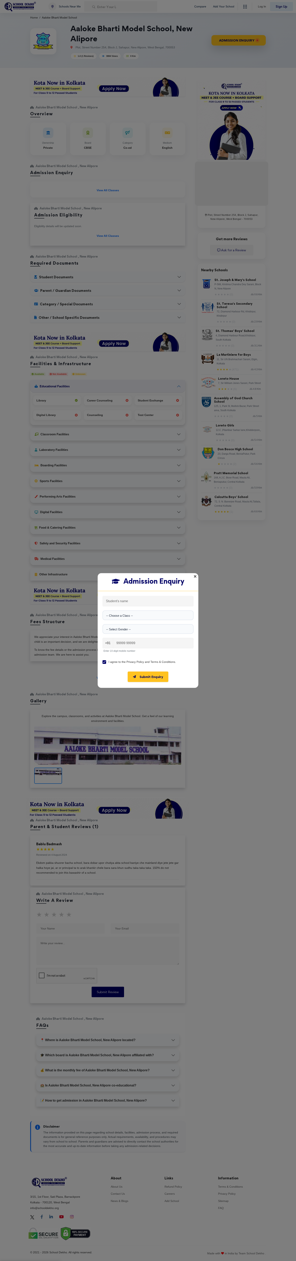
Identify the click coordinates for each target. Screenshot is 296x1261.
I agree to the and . (142, 661)
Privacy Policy (135, 661)
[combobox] (148, 615)
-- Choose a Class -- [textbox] (119, 615)
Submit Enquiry (151, 677)
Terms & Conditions (162, 661)
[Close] (195, 576)
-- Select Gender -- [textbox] (118, 629)
